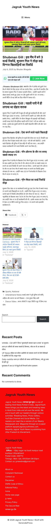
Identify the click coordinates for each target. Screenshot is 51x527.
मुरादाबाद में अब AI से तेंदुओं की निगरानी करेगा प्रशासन (19, 366)
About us (9, 469)
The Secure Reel (12, 506)
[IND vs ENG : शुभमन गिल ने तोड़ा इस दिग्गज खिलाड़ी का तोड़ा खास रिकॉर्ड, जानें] (33, 232)
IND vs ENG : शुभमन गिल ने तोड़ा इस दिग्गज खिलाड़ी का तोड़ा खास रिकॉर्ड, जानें (33, 241)
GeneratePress (26, 523)
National (15, 291)
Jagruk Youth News (25, 7)
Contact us (10, 476)
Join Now (40, 78)
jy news (8, 498)
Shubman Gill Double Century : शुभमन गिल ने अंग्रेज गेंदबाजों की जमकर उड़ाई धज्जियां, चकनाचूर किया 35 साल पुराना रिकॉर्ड (12, 244)
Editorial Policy (11, 487)
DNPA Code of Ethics (14, 484)
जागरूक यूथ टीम (10, 509)
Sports (8, 291)
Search (5, 315)
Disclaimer (9, 480)
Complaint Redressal (14, 473)
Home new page (12, 495)
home (7, 491)
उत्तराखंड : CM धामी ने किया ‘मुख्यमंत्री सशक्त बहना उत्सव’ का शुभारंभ (25, 343)
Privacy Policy (11, 502)
